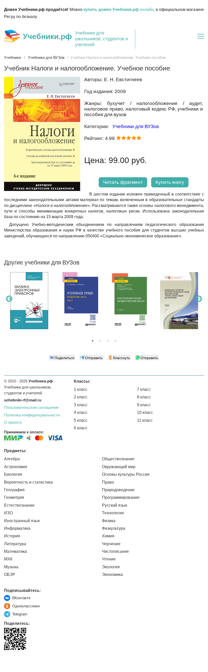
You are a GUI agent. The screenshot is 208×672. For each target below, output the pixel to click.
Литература (15, 544)
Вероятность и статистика (28, 482)
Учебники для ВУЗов (135, 126)
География (14, 490)
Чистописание (115, 551)
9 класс (144, 405)
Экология (111, 567)
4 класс (81, 412)
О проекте (13, 422)
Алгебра (12, 459)
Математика (15, 551)
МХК (8, 559)
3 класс (81, 405)
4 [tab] (115, 340)
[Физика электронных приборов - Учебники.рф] (29, 300)
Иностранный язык (22, 521)
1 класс (81, 389)
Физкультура (113, 528)
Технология (113, 513)
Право (108, 482)
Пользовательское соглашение (31, 407)
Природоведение (118, 490)
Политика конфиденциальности (32, 415)
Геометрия (14, 497)
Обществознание (118, 459)
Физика (108, 521)
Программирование (121, 497)
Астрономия (15, 467)
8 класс (144, 397)
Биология (13, 474)
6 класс (81, 428)
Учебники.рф (47, 36)
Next (199, 299)
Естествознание (19, 505)
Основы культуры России (125, 474)
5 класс (81, 420)
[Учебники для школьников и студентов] (12, 36)
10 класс (145, 412)
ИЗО (8, 513)
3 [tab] (107, 340)
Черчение (111, 544)
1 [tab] (92, 340)
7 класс (144, 389)
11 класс (145, 420)
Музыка (11, 567)
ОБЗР (9, 574)
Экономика (112, 574)
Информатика (17, 528)
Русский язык (114, 505)
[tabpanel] (29, 302)
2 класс (81, 397)
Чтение (109, 559)
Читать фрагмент (123, 182)
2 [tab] (100, 340)
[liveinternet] (8, 660)
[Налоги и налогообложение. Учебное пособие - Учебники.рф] (42, 189)
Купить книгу (169, 182)
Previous (9, 299)
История (12, 536)
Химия (108, 536)
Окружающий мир (118, 467)
